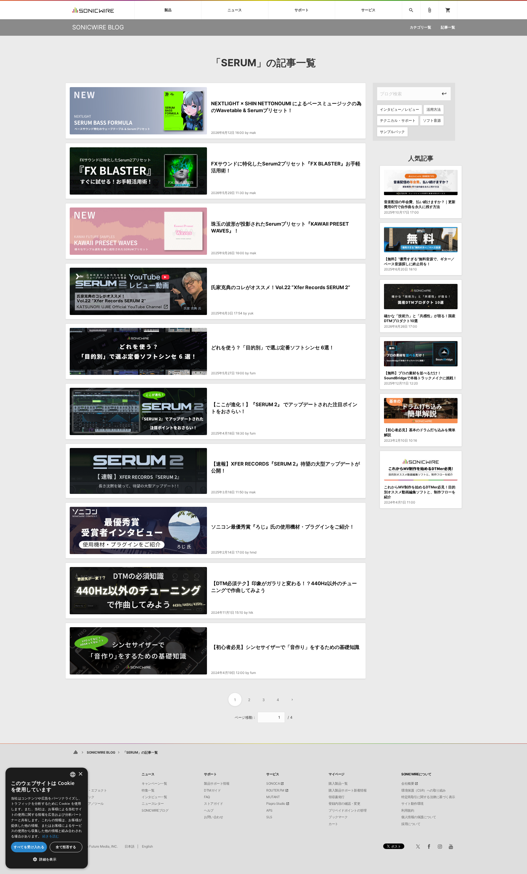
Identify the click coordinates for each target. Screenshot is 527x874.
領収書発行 (336, 797)
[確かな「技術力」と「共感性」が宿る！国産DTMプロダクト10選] (421, 296)
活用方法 (434, 109)
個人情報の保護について (418, 817)
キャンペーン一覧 (154, 784)
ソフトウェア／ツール (88, 804)
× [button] (80, 774)
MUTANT (273, 797)
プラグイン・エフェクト (89, 790)
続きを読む (50, 836)
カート (333, 824)
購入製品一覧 (338, 784)
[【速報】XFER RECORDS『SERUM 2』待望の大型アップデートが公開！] (138, 471)
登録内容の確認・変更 (344, 804)
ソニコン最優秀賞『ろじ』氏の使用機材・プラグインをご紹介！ (282, 527)
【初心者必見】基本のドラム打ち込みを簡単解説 (419, 432)
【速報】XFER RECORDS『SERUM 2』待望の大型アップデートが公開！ (285, 467)
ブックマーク (338, 817)
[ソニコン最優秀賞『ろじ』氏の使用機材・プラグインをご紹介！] (138, 530)
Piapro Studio (275, 804)
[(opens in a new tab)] (138, 291)
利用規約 (407, 810)
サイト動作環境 (412, 804)
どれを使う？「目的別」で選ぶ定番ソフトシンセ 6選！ (272, 347)
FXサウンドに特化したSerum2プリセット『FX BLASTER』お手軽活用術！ (285, 167)
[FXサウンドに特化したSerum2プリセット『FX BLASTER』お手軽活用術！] (138, 171)
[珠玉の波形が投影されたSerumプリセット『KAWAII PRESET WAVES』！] (138, 231)
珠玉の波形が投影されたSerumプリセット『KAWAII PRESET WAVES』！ (280, 227)
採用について (410, 824)
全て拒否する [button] (66, 847)
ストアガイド (213, 804)
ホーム (75, 752)
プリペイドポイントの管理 (347, 810)
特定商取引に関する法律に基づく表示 (428, 797)
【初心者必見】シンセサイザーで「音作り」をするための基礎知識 (285, 647)
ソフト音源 (432, 120)
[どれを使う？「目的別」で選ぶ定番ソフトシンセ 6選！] (138, 351)
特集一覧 (148, 790)
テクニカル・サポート (398, 120)
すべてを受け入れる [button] (29, 847)
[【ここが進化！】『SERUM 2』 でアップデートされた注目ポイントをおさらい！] (138, 411)
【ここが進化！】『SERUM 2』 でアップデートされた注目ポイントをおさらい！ (284, 408)
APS (269, 810)
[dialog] (46, 818)
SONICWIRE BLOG (101, 752)
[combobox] (72, 774)
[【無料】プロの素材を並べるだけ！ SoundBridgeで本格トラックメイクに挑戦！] (421, 353)
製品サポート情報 (216, 784)
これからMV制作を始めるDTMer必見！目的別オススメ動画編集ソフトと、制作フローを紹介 (419, 492)
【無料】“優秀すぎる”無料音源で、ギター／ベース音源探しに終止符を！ (419, 261)
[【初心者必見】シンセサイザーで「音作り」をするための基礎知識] (138, 650)
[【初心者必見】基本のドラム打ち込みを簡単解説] (421, 410)
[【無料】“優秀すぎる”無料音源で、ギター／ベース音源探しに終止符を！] (421, 239)
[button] (46, 859)
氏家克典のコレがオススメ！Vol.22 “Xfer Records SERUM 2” (280, 287)
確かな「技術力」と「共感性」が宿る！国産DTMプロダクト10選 (419, 318)
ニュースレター (153, 804)
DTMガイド (212, 790)
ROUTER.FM (275, 790)
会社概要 (407, 784)
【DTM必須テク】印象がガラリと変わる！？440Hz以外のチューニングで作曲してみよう (284, 586)
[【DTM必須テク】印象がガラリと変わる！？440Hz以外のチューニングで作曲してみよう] (138, 590)
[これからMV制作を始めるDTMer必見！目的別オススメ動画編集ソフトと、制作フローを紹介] (421, 467)
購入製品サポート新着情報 (347, 790)
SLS (269, 817)
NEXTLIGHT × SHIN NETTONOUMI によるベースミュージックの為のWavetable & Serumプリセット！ (286, 107)
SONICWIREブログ (155, 810)
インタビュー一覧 (154, 797)
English (147, 846)
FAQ (207, 797)
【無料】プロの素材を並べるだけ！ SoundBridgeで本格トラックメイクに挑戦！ (420, 375)
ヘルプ (209, 810)
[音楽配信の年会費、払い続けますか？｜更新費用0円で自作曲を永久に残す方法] (421, 182)
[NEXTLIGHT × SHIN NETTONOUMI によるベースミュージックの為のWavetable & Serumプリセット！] (138, 110)
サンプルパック (392, 131)
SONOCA (273, 784)
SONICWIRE (93, 10)
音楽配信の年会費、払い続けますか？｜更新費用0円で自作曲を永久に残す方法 (419, 204)
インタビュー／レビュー (399, 109)
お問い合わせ (213, 817)
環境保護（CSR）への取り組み (423, 790)
